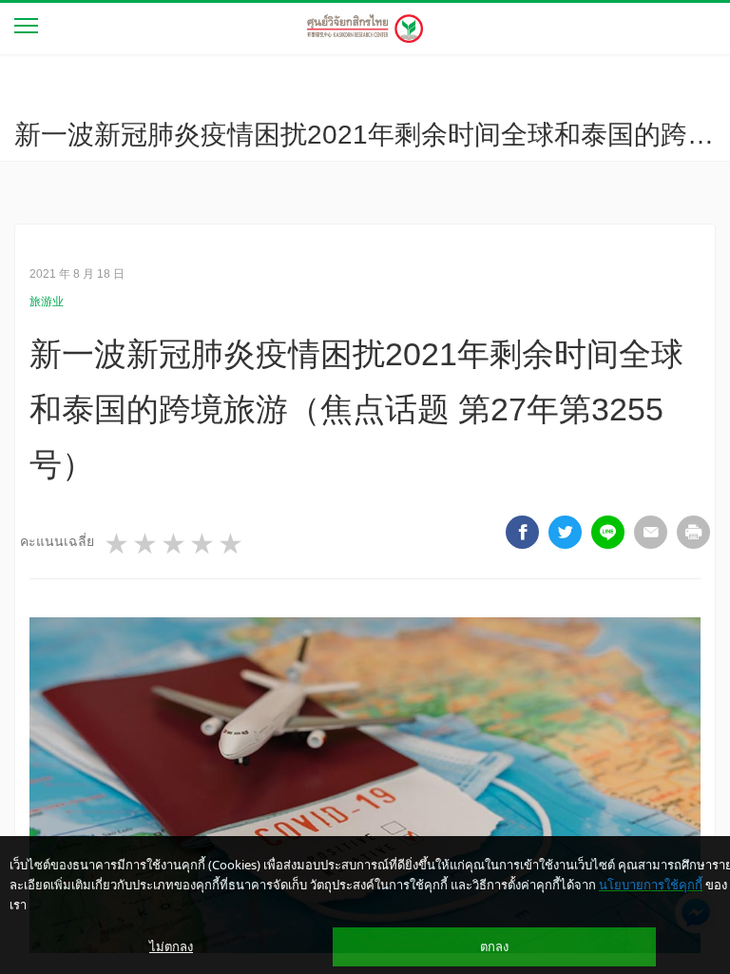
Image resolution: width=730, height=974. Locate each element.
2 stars (146, 544)
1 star (118, 544)
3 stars (175, 544)
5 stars (232, 544)
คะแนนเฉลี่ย (57, 541)
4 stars (203, 544)
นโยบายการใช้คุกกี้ (650, 884)
